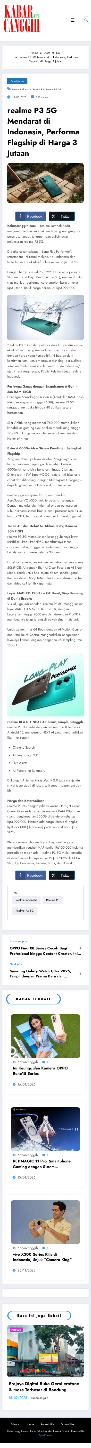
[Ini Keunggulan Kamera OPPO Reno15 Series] (45, 1035)
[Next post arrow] (80, 974)
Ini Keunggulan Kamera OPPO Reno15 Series (40, 1071)
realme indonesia (21, 89)
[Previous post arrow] (80, 948)
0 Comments (43, 97)
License (30, 1418)
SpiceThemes (45, 1429)
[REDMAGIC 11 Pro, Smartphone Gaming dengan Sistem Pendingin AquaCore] (45, 1129)
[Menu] (72, 20)
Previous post (19, 941)
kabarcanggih (28, 1061)
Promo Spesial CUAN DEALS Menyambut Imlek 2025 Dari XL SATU (45, 1381)
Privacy (15, 1418)
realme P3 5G (53, 89)
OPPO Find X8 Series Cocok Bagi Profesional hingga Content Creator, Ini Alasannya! (44, 951)
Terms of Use (67, 1418)
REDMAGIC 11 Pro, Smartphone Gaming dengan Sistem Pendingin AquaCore (42, 1164)
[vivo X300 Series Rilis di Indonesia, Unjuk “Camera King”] (45, 1222)
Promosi (37, 1329)
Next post (16, 964)
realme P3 (38, 89)
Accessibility (47, 1418)
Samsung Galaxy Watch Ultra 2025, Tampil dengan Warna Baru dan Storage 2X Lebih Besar (40, 974)
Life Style (21, 1329)
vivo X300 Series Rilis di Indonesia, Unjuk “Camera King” (42, 1257)
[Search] (86, 20)
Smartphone (17, 81)
